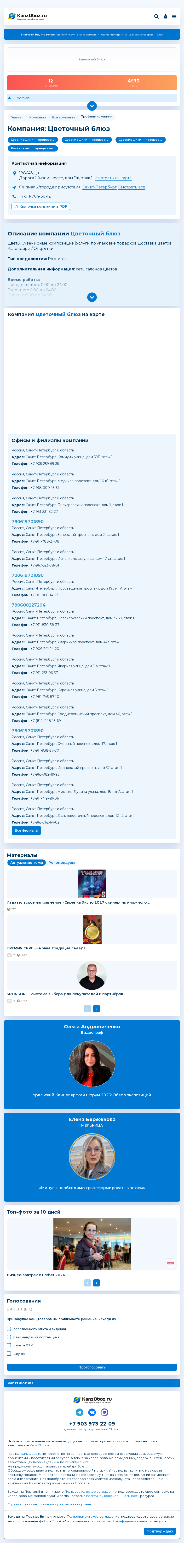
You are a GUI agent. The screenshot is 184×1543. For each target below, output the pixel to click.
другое (19, 1354)
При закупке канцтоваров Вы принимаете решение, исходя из (61, 1319)
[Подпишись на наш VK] (92, 1411)
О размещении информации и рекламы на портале (49, 1504)
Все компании (63, 117)
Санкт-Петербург (99, 187)
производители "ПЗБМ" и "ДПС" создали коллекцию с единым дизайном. (92, 34)
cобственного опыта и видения (39, 1329)
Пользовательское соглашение (90, 1491)
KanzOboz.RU (20, 1383)
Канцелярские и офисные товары (30, 19)
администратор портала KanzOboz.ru (92, 1429)
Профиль (22, 98)
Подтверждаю (160, 1531)
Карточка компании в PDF (43, 206)
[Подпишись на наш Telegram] (79, 1411)
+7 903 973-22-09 (92, 1424)
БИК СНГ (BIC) (19, 1309)
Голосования (24, 1301)
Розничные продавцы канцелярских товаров (34, 148)
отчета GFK (23, 1345)
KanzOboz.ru (40, 1445)
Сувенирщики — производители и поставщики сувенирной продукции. (34, 139)
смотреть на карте (113, 178)
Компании (37, 117)
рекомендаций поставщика (36, 1337)
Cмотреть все (131, 187)
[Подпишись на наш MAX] (104, 1411)
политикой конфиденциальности (112, 1496)
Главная (17, 117)
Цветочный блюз (95, 233)
